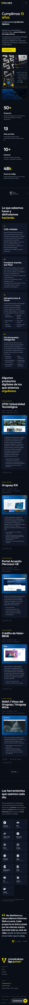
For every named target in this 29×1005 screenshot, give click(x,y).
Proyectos (4, 974)
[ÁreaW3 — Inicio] (6, 3)
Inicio (3, 969)
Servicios (4, 971)
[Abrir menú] (26, 3)
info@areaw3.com (6, 983)
